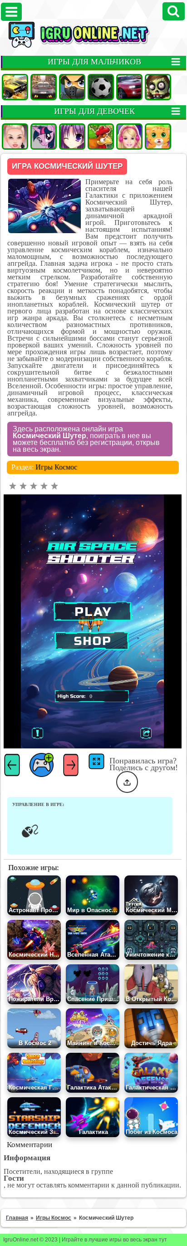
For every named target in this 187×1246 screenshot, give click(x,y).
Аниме (72, 136)
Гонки (43, 87)
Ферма (101, 136)
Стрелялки (72, 87)
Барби (129, 136)
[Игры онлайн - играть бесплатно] (93, 46)
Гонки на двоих (129, 87)
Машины (15, 87)
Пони (43, 136)
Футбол (101, 87)
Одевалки (15, 136)
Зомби (158, 87)
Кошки (158, 136)
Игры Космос (56, 467)
